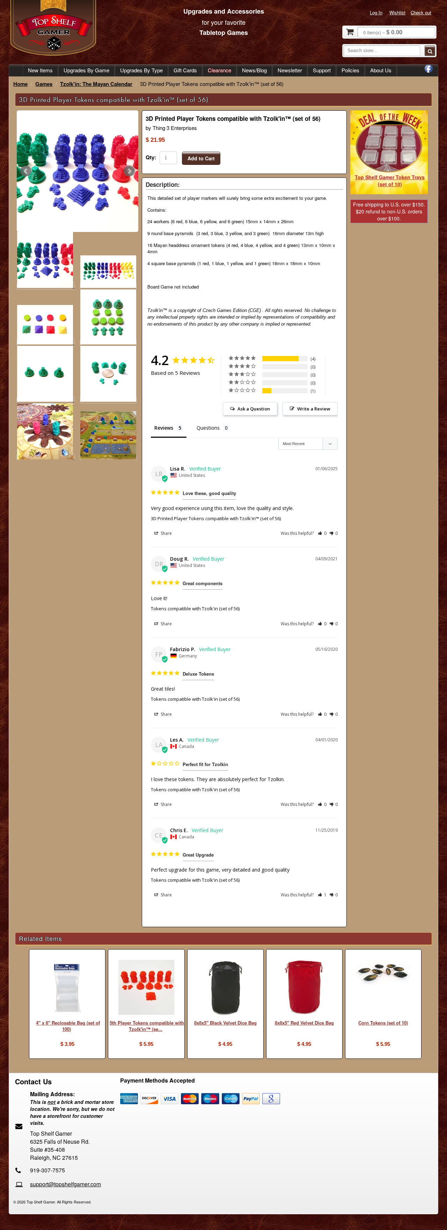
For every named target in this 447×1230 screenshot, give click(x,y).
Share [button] (166, 533)
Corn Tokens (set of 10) (383, 1022)
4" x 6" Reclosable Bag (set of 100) (68, 1026)
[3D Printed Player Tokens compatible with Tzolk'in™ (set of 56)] (77, 171)
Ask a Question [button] (253, 409)
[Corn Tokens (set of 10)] (383, 973)
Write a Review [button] (313, 409)
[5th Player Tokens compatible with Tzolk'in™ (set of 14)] (146, 988)
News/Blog (254, 70)
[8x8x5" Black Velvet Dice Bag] (225, 989)
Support (322, 70)
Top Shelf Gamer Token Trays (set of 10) (390, 181)
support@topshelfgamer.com (65, 1184)
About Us (380, 70)
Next (129, 171)
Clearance (219, 70)
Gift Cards (185, 70)
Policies (350, 70)
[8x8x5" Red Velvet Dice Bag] (304, 989)
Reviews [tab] (163, 427)
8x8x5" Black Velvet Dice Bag (225, 1022)
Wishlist (397, 12)
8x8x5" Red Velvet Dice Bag (304, 1022)
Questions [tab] (208, 427)
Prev (25, 171)
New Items (40, 70)
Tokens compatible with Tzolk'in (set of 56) (195, 608)
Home (20, 84)
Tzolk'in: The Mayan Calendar (96, 84)
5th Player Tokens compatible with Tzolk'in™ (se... (147, 1026)
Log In (376, 12)
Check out (421, 12)
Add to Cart (201, 158)
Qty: (151, 157)
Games (43, 84)
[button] (322, 533)
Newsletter (290, 70)
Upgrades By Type (141, 70)
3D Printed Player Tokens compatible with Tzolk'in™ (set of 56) (216, 518)
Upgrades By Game (86, 70)
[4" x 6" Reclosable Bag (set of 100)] (67, 989)
